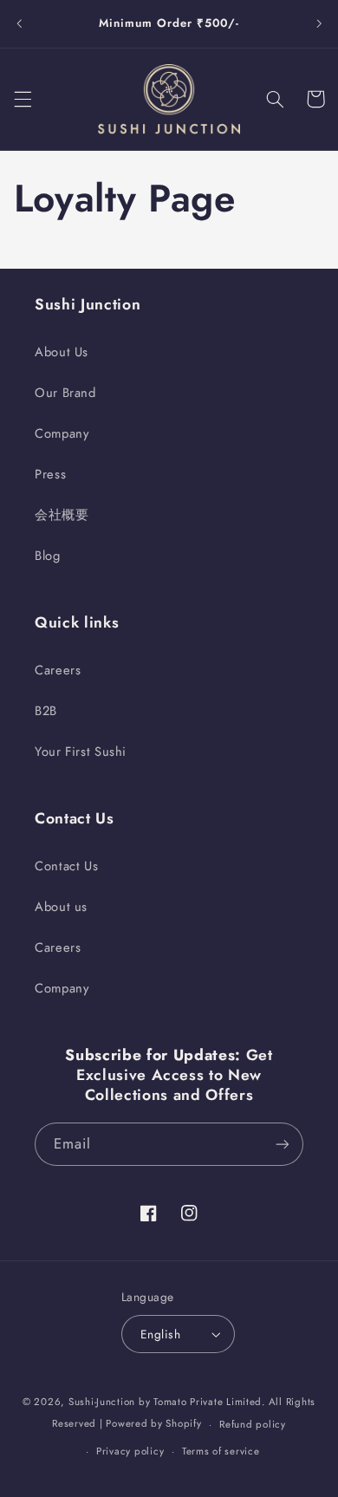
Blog (48, 555)
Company (61, 433)
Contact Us (66, 865)
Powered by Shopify (153, 1424)
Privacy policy (130, 1451)
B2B (46, 710)
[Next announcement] (319, 23)
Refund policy (252, 1424)
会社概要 (62, 514)
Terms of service (221, 1451)
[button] (22, 99)
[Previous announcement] (19, 23)
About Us (61, 351)
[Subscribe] (282, 1144)
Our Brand (65, 392)
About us (61, 906)
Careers (58, 670)
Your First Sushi (81, 751)
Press (50, 474)
